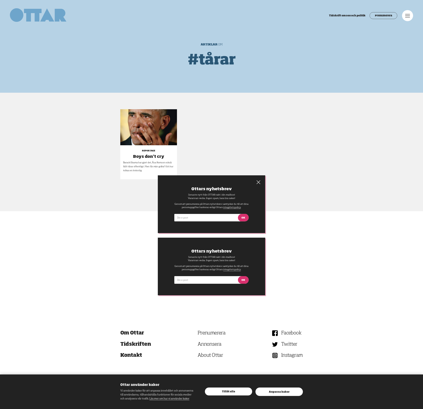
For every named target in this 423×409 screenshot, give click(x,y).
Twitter (289, 344)
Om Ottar (132, 333)
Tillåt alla (228, 391)
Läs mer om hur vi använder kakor (169, 398)
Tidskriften (135, 344)
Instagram (292, 355)
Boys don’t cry (148, 157)
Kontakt (131, 355)
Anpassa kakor (279, 392)
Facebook (291, 333)
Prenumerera (383, 16)
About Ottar (210, 355)
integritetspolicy (232, 269)
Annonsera (209, 344)
